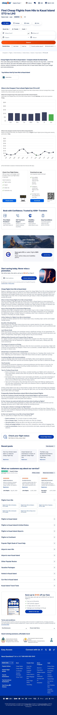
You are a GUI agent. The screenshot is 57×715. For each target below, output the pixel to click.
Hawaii (32, 52)
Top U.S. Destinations (5, 675)
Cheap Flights (19, 666)
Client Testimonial (39, 675)
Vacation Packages (18, 673)
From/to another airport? (37, 46)
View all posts (49, 446)
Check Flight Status (46, 437)
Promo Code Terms (35, 628)
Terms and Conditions (42, 703)
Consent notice (4, 283)
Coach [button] (23, 29)
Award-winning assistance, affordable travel (15, 634)
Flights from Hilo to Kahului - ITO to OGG (27, 505)
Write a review (36, 472)
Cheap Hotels (19, 668)
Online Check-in (30, 674)
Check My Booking (29, 667)
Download (37, 200)
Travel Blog (29, 684)
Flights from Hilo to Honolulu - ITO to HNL (10, 505)
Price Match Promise (50, 671)
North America (17, 52)
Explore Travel (16, 3)
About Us (39, 667)
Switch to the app (34, 611)
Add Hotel (16, 46)
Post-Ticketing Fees (50, 686)
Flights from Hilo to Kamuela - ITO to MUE (10, 511)
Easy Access (6, 650)
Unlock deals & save (29, 278)
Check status (9, 200)
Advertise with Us (40, 679)
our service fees (5, 624)
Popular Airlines (6, 666)
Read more (6, 459)
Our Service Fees (50, 682)
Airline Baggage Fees (30, 677)
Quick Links (5, 662)
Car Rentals (19, 670)
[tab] (6, 23)
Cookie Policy (50, 668)
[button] (29, 2)
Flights (10, 52)
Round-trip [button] (5, 29)
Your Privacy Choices (5, 686)
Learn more (28, 244)
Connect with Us (33, 650)
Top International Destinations (6, 680)
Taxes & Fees (50, 678)
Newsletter (39, 682)
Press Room (40, 670)
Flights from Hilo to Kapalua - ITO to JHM (46, 505)
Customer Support (29, 671)
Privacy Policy (11, 283)
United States (26, 52)
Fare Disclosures (6, 628)
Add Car (24, 46)
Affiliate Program (41, 672)
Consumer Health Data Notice (50, 691)
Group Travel (19, 677)
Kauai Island (38, 52)
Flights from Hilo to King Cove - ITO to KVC (28, 511)
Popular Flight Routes (6, 670)
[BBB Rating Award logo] (50, 641)
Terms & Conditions (50, 675)
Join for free (47, 255)
